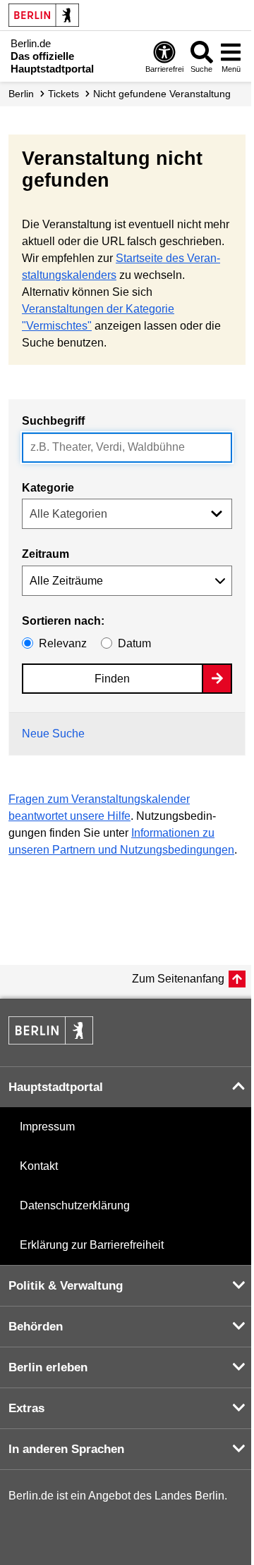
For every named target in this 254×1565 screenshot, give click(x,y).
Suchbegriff (53, 421)
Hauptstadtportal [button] (55, 1087)
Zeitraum (45, 554)
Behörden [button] (35, 1326)
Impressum (47, 1127)
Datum (134, 643)
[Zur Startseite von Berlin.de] (50, 1041)
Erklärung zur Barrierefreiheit (92, 1245)
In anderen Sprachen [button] (66, 1449)
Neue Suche (53, 734)
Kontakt (39, 1166)
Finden (112, 679)
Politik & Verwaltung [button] (65, 1285)
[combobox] (127, 447)
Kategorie (48, 488)
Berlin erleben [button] (47, 1367)
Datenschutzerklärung (75, 1205)
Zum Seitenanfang (178, 979)
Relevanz (63, 643)
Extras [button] (26, 1408)
